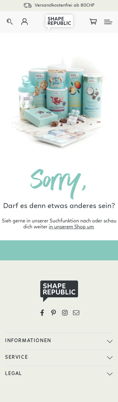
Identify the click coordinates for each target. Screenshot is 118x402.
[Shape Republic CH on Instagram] (65, 313)
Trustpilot (65, 5)
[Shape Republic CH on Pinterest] (53, 313)
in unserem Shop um (71, 227)
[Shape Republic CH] (59, 22)
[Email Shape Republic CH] (76, 313)
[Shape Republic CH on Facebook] (42, 313)
